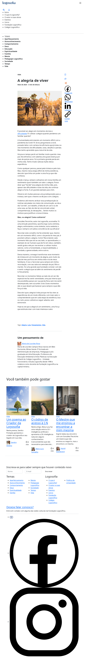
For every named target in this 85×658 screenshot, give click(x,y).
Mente (7, 56)
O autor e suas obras (13, 17)
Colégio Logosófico (12, 27)
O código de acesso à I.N (39, 421)
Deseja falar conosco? (20, 507)
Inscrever (48, 471)
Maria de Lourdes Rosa (30, 343)
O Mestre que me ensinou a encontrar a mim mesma (65, 424)
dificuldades (22, 133)
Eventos (8, 20)
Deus (7, 46)
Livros (7, 22)
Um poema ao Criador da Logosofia (16, 423)
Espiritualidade (11, 51)
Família (8, 54)
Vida (6, 66)
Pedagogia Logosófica (14, 59)
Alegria (24, 325)
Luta (29, 325)
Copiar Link (67, 120)
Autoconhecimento (13, 41)
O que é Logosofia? (12, 15)
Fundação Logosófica (13, 25)
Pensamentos (36, 325)
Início (7, 12)
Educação (8, 49)
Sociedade (9, 61)
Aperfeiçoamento (12, 39)
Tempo (7, 64)
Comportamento (11, 44)
